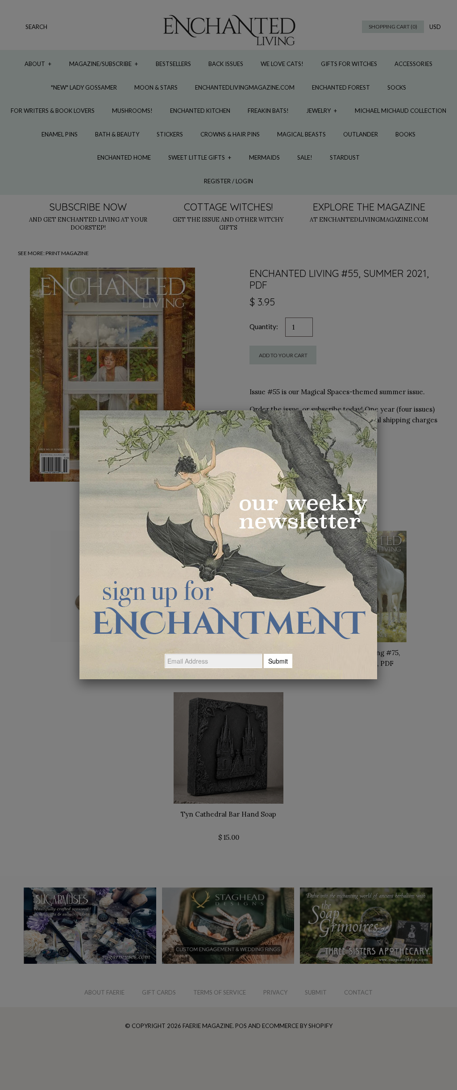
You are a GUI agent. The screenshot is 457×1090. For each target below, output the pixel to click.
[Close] (377, 410)
